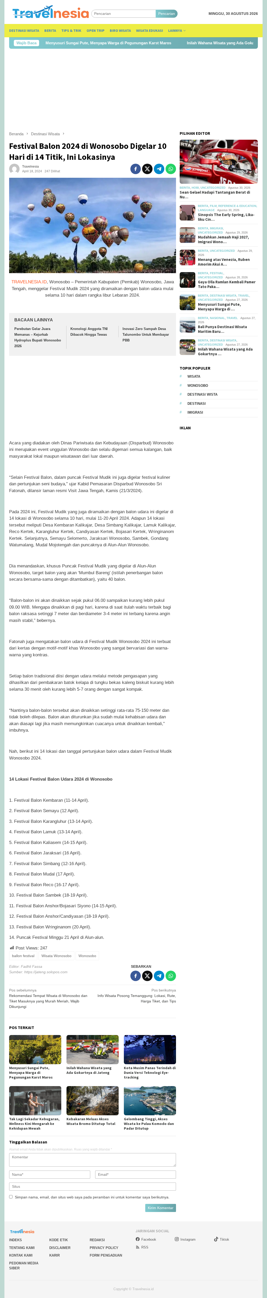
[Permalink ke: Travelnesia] (14, 169)
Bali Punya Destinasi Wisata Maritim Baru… (222, 329)
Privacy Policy (104, 1248)
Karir (54, 1255)
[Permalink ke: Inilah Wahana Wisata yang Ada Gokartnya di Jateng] (92, 1049)
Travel (243, 295)
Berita (185, 187)
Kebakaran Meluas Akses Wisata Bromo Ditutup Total (90, 1121)
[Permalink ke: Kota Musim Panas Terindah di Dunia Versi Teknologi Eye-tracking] (150, 1049)
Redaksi (97, 1240)
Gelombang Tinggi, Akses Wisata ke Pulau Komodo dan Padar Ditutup (149, 1124)
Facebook (148, 1239)
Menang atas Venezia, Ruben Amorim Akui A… (224, 262)
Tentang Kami (22, 1248)
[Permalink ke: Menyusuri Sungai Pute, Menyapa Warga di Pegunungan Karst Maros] (35, 1049)
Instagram (188, 1239)
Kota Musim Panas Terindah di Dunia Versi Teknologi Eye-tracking (150, 1073)
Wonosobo (87, 956)
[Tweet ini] (147, 169)
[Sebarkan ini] (135, 169)
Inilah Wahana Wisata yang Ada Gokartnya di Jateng (205, 43)
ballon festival (23, 956)
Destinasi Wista (202, 394)
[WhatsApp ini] (171, 169)
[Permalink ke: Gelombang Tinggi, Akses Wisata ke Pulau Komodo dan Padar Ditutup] (150, 1100)
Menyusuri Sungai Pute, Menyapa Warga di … (219, 306)
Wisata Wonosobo (56, 956)
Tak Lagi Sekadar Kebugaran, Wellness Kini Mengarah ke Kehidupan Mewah (34, 1124)
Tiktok (224, 1239)
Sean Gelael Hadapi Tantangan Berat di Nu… (215, 194)
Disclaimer (59, 1248)
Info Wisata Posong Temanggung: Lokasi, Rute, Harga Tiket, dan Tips (137, 995)
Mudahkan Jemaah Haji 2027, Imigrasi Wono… (223, 239)
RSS (144, 1247)
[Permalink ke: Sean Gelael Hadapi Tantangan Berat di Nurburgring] (219, 162)
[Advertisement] (133, 89)
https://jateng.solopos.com (46, 972)
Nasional (217, 318)
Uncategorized (213, 187)
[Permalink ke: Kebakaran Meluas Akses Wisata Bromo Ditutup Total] (92, 1100)
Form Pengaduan (106, 1255)
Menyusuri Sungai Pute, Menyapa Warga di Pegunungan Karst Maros (80, 43)
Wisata (193, 376)
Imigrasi (216, 228)
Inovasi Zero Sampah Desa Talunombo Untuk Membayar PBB (146, 334)
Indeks (15, 1240)
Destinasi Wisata (223, 295)
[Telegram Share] (159, 169)
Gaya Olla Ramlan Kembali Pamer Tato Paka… (227, 284)
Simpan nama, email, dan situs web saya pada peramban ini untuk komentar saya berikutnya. (92, 1197)
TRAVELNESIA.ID (29, 281)
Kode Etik (58, 1240)
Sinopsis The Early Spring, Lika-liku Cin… (226, 217)
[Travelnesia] (50, 13)
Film (213, 205)
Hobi (195, 187)
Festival (216, 273)
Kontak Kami (21, 1255)
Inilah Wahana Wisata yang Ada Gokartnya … (225, 351)
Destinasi (196, 404)
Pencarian (166, 13)
